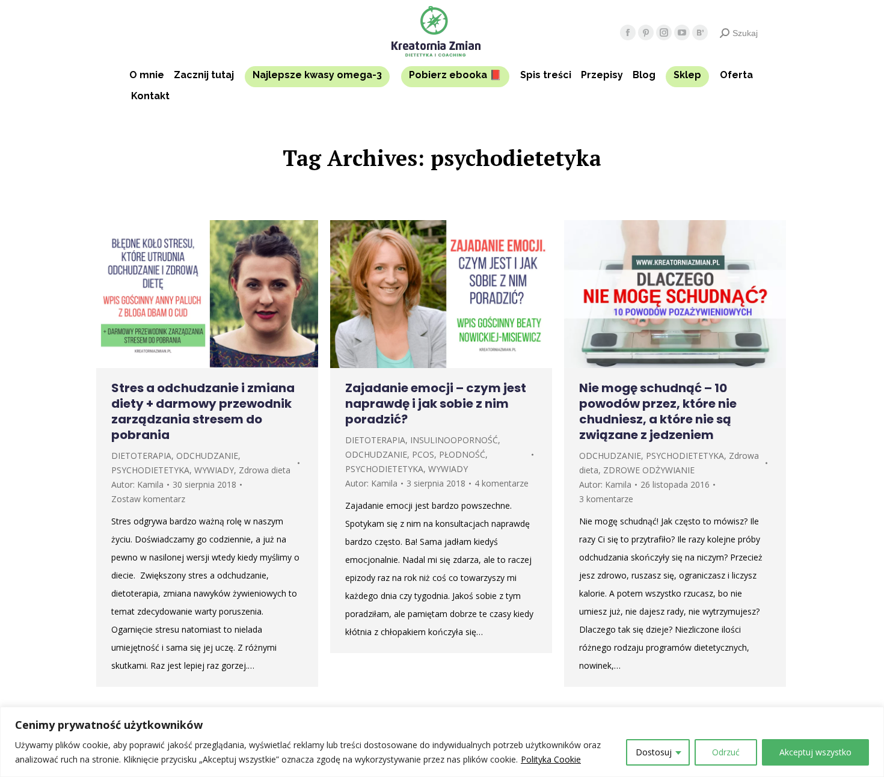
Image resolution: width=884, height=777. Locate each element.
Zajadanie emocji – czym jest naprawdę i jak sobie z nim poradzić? (435, 403)
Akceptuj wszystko (815, 752)
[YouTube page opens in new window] (682, 32)
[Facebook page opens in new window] (628, 32)
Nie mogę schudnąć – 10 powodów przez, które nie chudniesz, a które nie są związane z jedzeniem (658, 411)
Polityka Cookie (551, 759)
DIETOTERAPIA (141, 455)
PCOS (423, 454)
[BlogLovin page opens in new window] (700, 32)
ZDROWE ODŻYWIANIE (649, 470)
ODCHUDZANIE (207, 455)
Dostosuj (654, 752)
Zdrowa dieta (264, 470)
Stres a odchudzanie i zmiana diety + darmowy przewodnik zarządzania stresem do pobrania (203, 411)
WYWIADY (214, 470)
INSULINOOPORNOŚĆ (454, 440)
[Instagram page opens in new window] (664, 32)
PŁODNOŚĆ (462, 454)
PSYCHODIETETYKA (150, 470)
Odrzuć (726, 752)
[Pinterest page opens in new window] (646, 32)
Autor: (137, 484)
